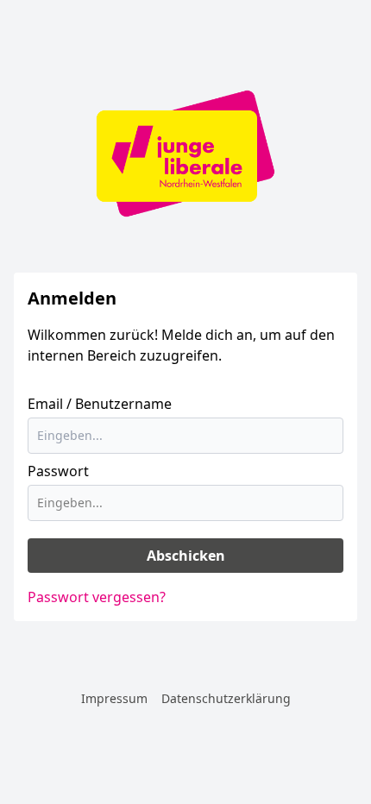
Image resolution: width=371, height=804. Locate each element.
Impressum (114, 698)
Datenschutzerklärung (226, 698)
